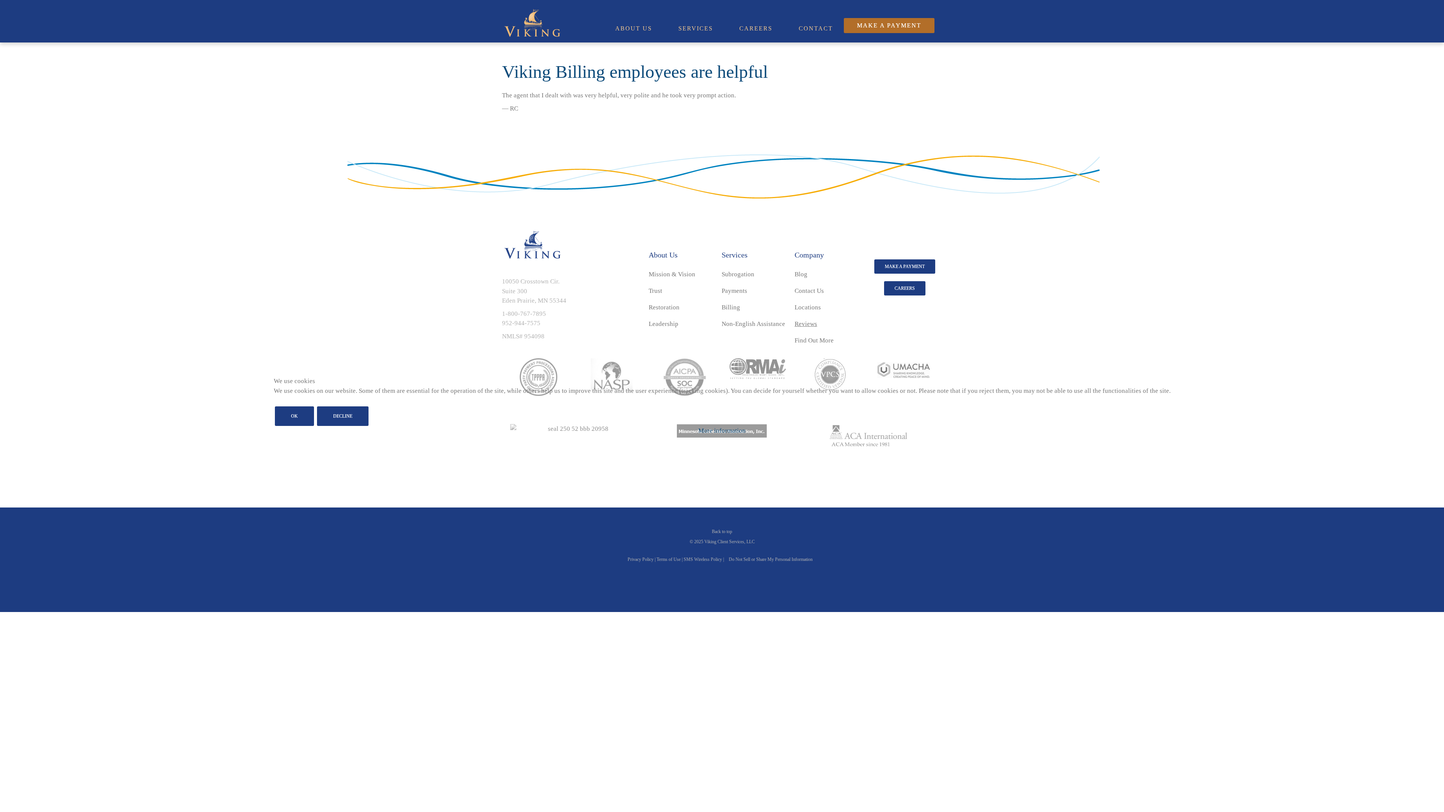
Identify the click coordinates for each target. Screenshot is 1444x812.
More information (722, 430)
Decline (342, 416)
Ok (294, 416)
